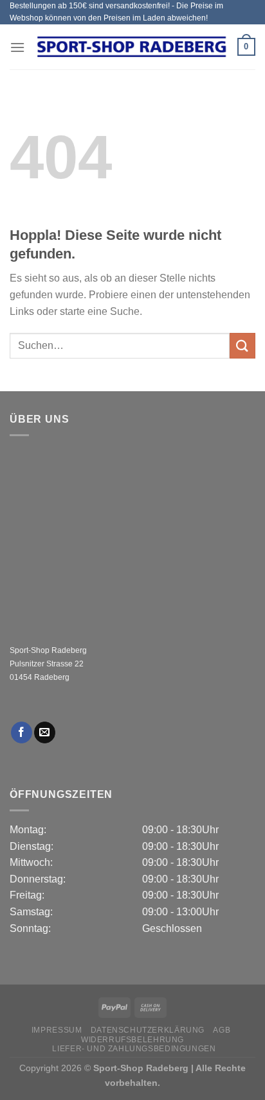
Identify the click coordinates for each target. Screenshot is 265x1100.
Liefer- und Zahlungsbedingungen (133, 1048)
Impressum (57, 1030)
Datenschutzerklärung (148, 1030)
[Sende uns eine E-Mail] (44, 732)
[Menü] (17, 47)
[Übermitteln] (242, 345)
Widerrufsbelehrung (132, 1039)
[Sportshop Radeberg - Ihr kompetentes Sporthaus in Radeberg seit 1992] (131, 47)
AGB (221, 1030)
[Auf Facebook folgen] (21, 732)
